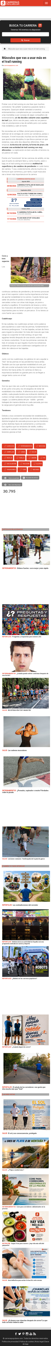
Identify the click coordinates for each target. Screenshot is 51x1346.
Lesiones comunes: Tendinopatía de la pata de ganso (26, 859)
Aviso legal (39, 1342)
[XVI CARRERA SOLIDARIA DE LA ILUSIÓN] (25, 202)
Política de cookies (27, 1342)
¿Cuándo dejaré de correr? (21, 1047)
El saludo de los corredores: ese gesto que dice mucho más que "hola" (23, 1088)
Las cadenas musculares (17, 750)
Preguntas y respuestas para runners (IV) (26, 637)
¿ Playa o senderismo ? (16, 1170)
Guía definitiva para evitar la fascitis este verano (25, 1280)
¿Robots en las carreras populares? (24, 978)
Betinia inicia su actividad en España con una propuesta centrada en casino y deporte (23, 943)
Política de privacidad (10, 1342)
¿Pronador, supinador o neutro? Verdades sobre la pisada (25, 791)
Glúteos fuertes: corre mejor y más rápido (32, 568)
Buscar (27, 40)
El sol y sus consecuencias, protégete (22, 1133)
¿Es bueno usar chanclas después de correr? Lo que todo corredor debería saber (24, 1321)
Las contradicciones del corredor (25, 905)
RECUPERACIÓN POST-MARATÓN (19, 710)
